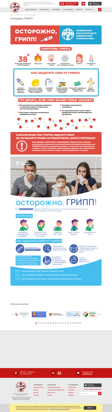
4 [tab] (43, 323)
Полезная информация (54, 387)
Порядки (70, 392)
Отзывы (50, 395)
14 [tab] (67, 323)
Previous (12, 314)
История (36, 390)
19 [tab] (80, 323)
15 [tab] (70, 323)
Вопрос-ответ (51, 392)
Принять (90, 407)
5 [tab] (46, 323)
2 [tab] (38, 323)
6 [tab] (48, 323)
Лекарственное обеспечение (56, 390)
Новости (36, 392)
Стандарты (71, 390)
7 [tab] (50, 323)
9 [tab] (55, 323)
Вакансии (71, 395)
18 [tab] (77, 323)
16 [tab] (72, 323)
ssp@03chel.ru (87, 374)
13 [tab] (65, 323)
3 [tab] (41, 323)
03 (62, 3)
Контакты (36, 395)
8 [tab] (53, 323)
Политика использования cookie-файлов (59, 409)
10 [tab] (58, 323)
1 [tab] (36, 323)
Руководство (72, 387)
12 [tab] (63, 323)
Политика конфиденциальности (92, 389)
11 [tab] (60, 323)
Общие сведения (38, 387)
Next (100, 314)
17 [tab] (75, 323)
